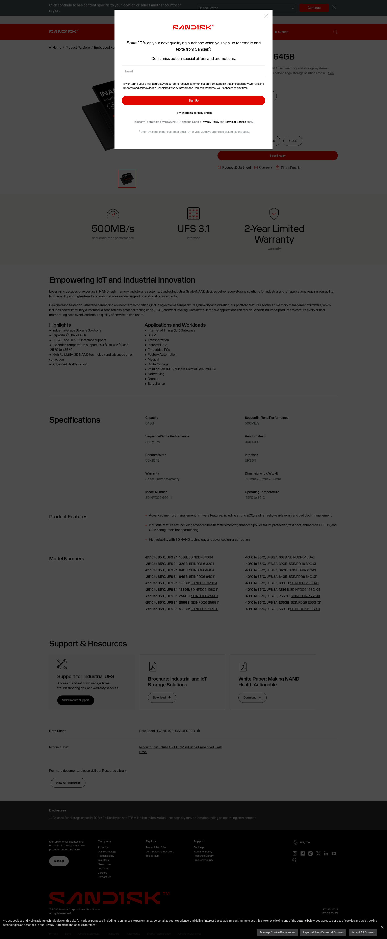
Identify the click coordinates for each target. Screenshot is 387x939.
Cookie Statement (85, 925)
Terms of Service (235, 122)
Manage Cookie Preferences (277, 932)
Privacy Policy (210, 122)
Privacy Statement (56, 925)
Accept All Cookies (363, 932)
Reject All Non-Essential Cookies (323, 932)
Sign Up (194, 100)
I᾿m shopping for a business (194, 113)
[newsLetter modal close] (266, 16)
